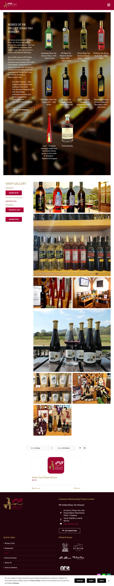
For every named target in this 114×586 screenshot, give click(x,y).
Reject (91, 580)
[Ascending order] (51, 448)
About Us (8, 562)
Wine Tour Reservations (44, 477)
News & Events (10, 558)
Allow (102, 580)
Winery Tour (10, 543)
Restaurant (9, 548)
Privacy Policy (35, 580)
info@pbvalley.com (70, 524)
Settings (16, 583)
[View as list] (84, 448)
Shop (7, 553)
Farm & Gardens (11, 567)
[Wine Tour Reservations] (55, 465)
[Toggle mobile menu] (109, 5)
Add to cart (37, 488)
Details (77, 488)
